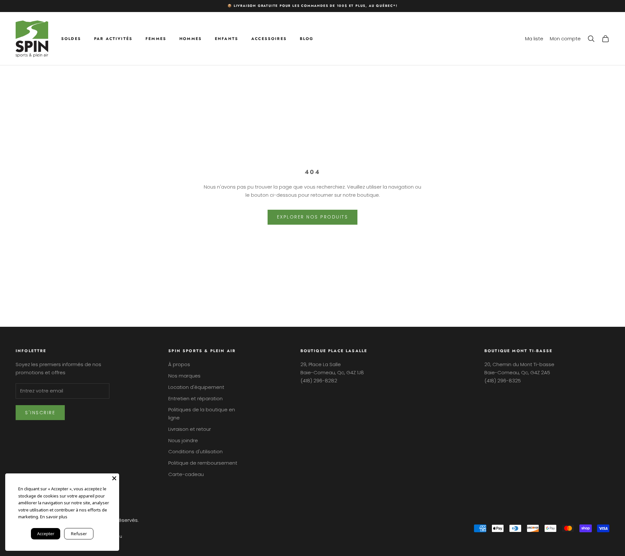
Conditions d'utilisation (195, 451)
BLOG (307, 38)
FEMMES (156, 38)
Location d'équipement (196, 387)
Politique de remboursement (202, 462)
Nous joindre (183, 440)
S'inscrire (40, 412)
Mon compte (565, 38)
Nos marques (184, 375)
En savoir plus (53, 517)
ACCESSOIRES (269, 38)
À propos (179, 364)
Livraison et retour (189, 429)
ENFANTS (226, 38)
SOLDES (71, 38)
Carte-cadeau (186, 474)
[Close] (114, 478)
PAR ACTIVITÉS (113, 38)
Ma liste (534, 38)
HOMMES (190, 38)
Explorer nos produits (312, 217)
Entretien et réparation (195, 398)
